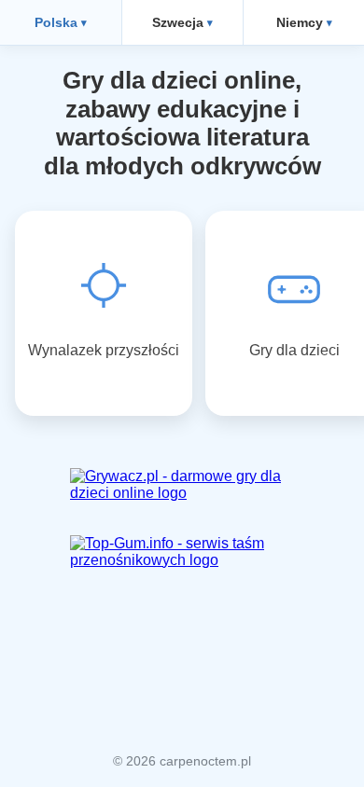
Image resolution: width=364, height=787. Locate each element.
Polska (56, 22)
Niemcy (299, 22)
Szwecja (177, 22)
